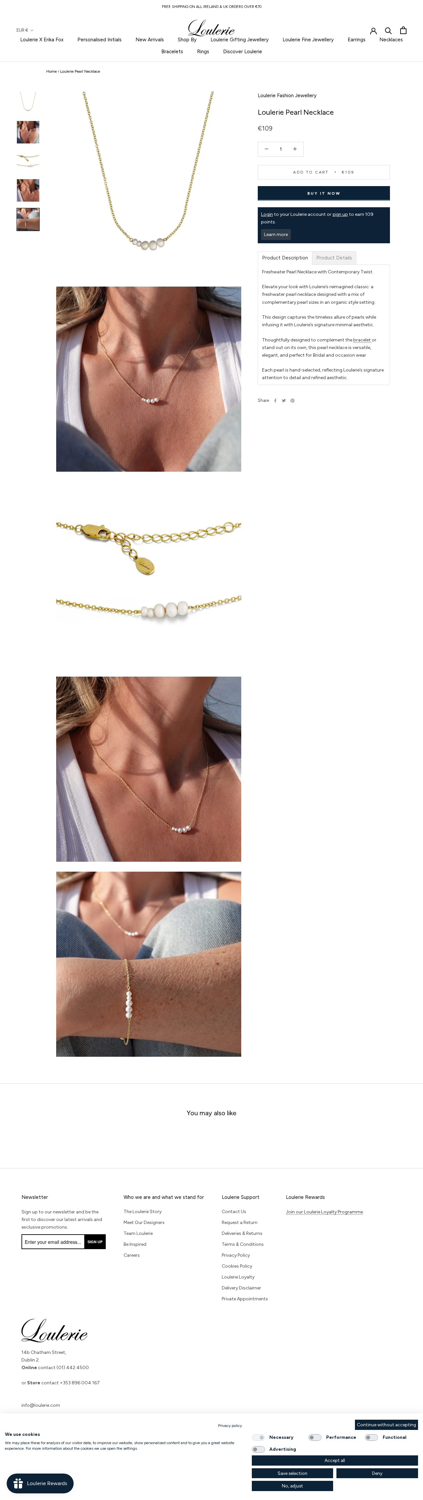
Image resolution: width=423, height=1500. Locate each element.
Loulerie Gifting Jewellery (240, 40)
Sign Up (95, 1241)
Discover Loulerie (242, 52)
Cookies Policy (237, 1266)
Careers (132, 1255)
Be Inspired (135, 1244)
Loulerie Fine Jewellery (308, 40)
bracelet (362, 339)
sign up (340, 214)
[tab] (285, 258)
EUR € (22, 30)
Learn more (276, 234)
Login (267, 214)
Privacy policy (230, 1425)
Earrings (356, 40)
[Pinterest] (292, 401)
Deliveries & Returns (242, 1233)
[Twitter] (284, 401)
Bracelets (172, 52)
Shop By (187, 40)
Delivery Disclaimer (241, 1288)
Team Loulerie (138, 1233)
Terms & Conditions (243, 1244)
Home (51, 71)
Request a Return (239, 1222)
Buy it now (323, 193)
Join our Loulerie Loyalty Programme (324, 1212)
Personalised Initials (99, 40)
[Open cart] (403, 30)
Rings (203, 52)
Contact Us (234, 1211)
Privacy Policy (236, 1255)
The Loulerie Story (143, 1211)
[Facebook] (275, 401)
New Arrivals (149, 40)
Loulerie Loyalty (238, 1277)
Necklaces (391, 40)
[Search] (388, 30)
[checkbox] (258, 1437)
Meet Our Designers (144, 1222)
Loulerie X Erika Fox (41, 40)
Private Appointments (245, 1299)
